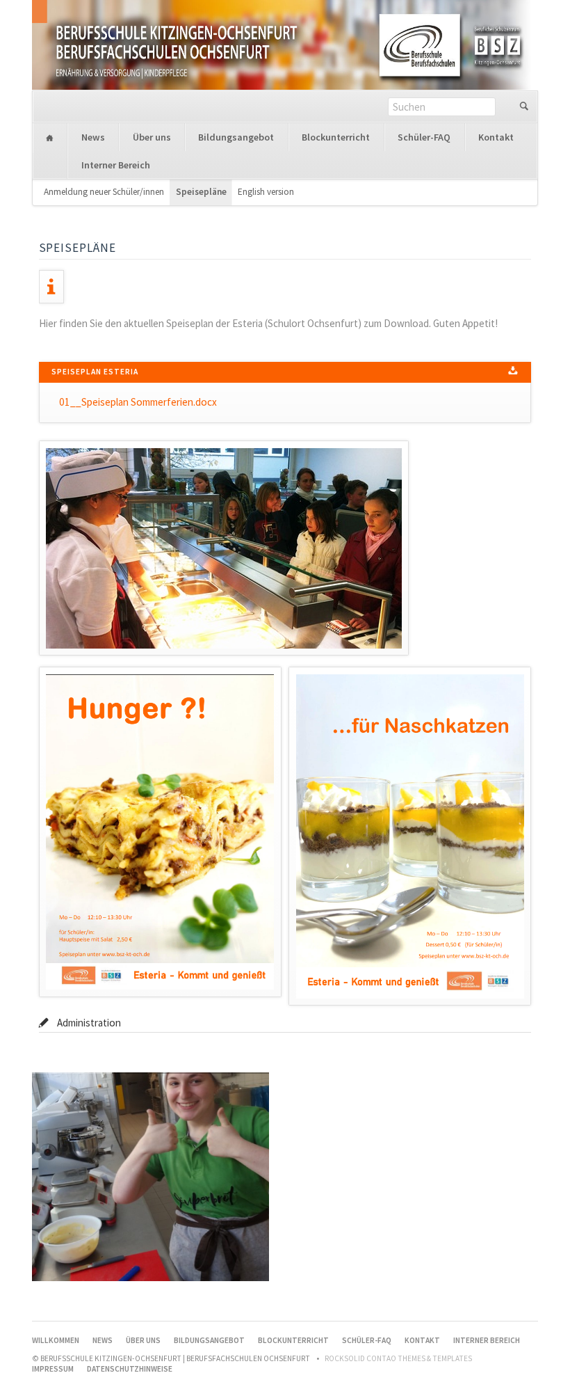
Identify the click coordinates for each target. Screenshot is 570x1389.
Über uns (152, 137)
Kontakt (496, 137)
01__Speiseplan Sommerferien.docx (138, 401)
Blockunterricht (336, 137)
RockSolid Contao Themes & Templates (398, 1358)
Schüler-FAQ (424, 137)
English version (266, 192)
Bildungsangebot (236, 137)
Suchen (523, 106)
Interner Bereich (115, 165)
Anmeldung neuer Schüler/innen (104, 192)
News (93, 137)
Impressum (53, 1369)
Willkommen (50, 137)
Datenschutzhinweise (129, 1369)
